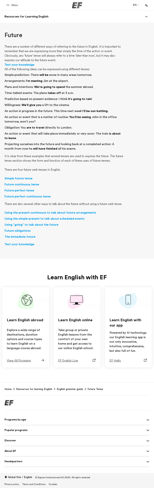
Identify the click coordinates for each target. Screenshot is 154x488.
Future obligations (18, 230)
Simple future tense (18, 178)
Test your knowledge (19, 64)
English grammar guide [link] (70, 389)
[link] (26, 16)
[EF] (77, 5)
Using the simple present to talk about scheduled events (45, 218)
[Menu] (146, 17)
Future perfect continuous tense (28, 196)
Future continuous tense (22, 184)
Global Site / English (20, 477)
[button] (12, 5)
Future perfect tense (19, 190)
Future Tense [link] (95, 389)
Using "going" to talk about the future (31, 224)
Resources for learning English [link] (34, 389)
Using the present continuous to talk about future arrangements (50, 212)
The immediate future (20, 236)
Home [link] (8, 389)
